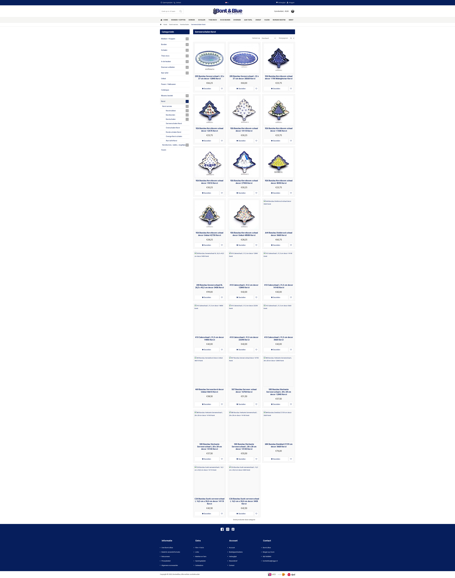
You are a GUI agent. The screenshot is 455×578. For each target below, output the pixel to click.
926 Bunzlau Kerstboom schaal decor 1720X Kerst (278, 129)
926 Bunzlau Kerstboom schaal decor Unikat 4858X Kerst (244, 234)
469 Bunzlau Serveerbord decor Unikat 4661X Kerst (209, 390)
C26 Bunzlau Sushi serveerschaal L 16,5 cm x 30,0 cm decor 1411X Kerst (209, 501)
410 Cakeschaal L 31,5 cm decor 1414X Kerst (278, 286)
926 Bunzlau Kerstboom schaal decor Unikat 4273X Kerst (209, 234)
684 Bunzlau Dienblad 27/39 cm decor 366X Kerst (278, 445)
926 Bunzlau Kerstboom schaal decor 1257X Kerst (209, 129)
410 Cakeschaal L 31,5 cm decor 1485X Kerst (209, 338)
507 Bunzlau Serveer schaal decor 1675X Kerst (244, 390)
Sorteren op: (256, 38)
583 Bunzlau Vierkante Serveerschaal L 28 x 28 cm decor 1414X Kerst (209, 446)
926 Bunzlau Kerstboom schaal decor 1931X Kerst (209, 182)
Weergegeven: (283, 38)
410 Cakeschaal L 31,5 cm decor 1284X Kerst (244, 286)
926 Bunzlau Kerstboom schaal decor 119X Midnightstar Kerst (278, 77)
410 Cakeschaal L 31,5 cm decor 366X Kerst (278, 338)
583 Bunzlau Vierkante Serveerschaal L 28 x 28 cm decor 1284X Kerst (278, 392)
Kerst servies (173, 24)
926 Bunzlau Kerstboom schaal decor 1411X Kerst (244, 129)
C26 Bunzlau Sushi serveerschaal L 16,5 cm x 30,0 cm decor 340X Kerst (244, 501)
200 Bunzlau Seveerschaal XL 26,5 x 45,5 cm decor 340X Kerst (209, 286)
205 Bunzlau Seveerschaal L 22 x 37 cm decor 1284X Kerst (209, 77)
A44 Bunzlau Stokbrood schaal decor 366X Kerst (278, 234)
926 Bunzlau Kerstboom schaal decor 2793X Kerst (244, 182)
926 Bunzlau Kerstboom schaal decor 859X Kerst (278, 182)
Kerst (165, 24)
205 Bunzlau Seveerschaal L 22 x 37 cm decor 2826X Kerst (244, 77)
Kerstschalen (184, 24)
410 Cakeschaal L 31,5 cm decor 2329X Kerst (244, 338)
